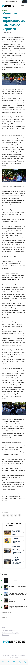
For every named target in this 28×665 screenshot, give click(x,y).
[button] (18, 6)
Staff (3, 627)
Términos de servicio (8, 630)
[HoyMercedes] (7, 6)
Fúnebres (4, 617)
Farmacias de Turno (7, 612)
